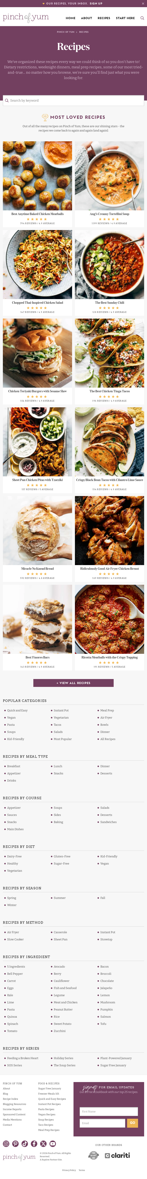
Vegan (11, 717)
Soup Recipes (46, 1119)
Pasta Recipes (46, 1109)
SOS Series (14, 1065)
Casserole (60, 932)
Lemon (105, 995)
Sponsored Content (14, 1114)
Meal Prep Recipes (49, 1130)
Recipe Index (10, 1098)
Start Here (125, 18)
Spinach (12, 1024)
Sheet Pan (60, 939)
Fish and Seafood (65, 988)
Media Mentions (12, 1119)
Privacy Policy (69, 1170)
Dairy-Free (14, 856)
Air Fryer (106, 717)
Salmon (105, 1016)
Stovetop (106, 939)
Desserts (106, 773)
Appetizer (14, 773)
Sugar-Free (61, 863)
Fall (102, 898)
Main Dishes (15, 829)
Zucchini (60, 1031)
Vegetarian (61, 717)
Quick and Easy (17, 710)
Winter (11, 905)
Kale (10, 995)
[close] (143, 4)
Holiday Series (63, 1058)
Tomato (12, 1031)
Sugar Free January (113, 1065)
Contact (7, 1124)
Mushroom (107, 1002)
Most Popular (63, 739)
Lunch (58, 766)
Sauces (12, 815)
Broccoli (105, 973)
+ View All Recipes (73, 683)
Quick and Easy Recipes (52, 1098)
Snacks (58, 773)
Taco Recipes (45, 1124)
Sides (57, 815)
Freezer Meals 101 (48, 1093)
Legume (59, 995)
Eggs (10, 988)
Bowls (104, 724)
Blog (5, 1093)
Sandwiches (108, 822)
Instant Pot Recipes (49, 1104)
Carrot (11, 981)
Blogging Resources (14, 1104)
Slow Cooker (15, 939)
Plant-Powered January (116, 1058)
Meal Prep (107, 710)
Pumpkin (106, 1009)
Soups (11, 732)
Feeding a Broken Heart (22, 1058)
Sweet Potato (62, 1024)
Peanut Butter (63, 1009)
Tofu (103, 1024)
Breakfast (13, 766)
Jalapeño (106, 988)
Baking (58, 822)
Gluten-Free (62, 856)
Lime (10, 1002)
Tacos (57, 724)
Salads (58, 732)
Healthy (12, 863)
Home (70, 18)
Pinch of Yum (65, 32)
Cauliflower (61, 981)
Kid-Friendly (15, 739)
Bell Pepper (15, 973)
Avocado (59, 966)
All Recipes (107, 739)
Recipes (104, 18)
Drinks (11, 780)
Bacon (104, 966)
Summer (60, 898)
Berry (57, 973)
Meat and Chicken (65, 1002)
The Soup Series (64, 1065)
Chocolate (107, 981)
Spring (11, 898)
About (86, 18)
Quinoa (12, 1016)
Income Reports (12, 1109)
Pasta (11, 724)
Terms (82, 1170)
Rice (57, 1016)
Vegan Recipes (46, 1114)
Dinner (105, 732)
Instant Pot (61, 710)
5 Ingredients (16, 966)
